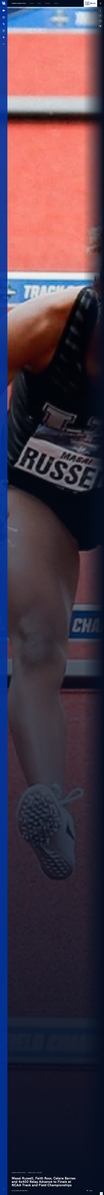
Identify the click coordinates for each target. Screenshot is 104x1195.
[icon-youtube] (100, 26)
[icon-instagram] (100, 21)
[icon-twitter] (100, 16)
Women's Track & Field (19, 3)
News (39, 3)
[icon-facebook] (100, 10)
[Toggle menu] (3, 1189)
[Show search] (100, 3)
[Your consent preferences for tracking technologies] (101, 1193)
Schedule (47, 3)
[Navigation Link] (4, 10)
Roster (32, 3)
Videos (56, 3)
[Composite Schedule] (3, 17)
